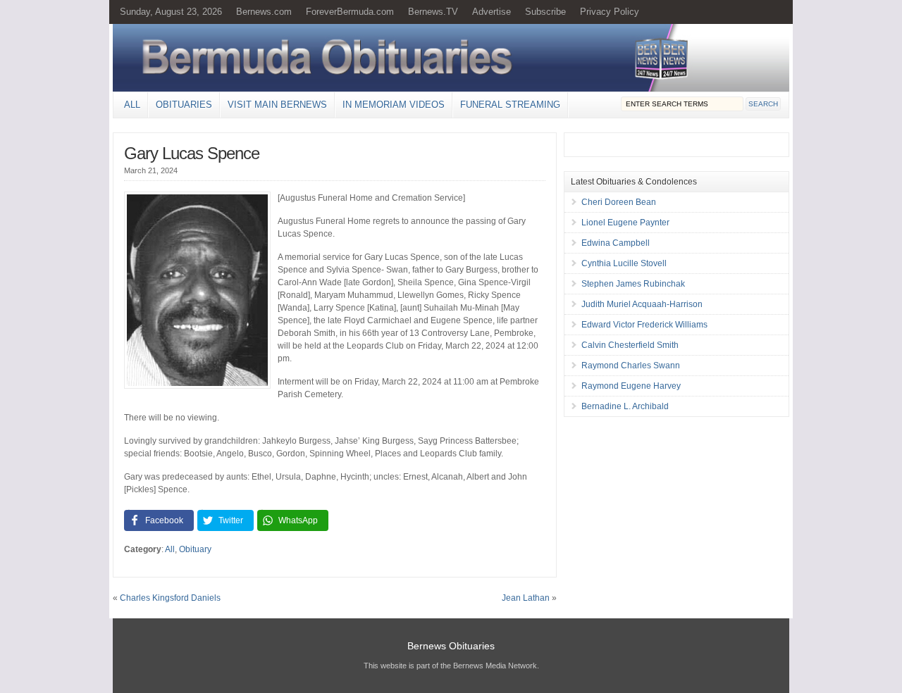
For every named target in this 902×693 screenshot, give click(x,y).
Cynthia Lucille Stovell (624, 263)
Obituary (195, 549)
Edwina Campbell (615, 243)
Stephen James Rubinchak (633, 284)
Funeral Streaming (510, 104)
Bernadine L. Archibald (625, 406)
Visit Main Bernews (277, 104)
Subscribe (545, 11)
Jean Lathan (526, 598)
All (132, 104)
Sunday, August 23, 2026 (171, 11)
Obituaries (184, 104)
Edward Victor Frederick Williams (644, 325)
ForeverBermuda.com (350, 11)
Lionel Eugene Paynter (625, 222)
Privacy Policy (609, 11)
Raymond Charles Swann (630, 365)
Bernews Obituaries (451, 645)
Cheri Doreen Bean (618, 202)
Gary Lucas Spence (191, 153)
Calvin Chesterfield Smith (630, 345)
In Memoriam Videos (393, 104)
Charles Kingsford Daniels (170, 598)
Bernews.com (264, 11)
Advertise (491, 11)
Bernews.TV (433, 11)
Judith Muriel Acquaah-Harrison (642, 304)
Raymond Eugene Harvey (631, 386)
